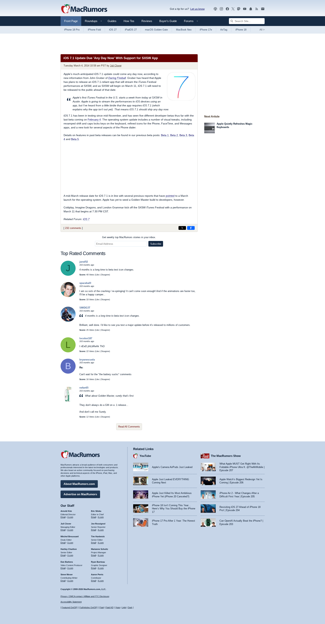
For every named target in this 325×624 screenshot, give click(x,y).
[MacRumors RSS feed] (257, 9)
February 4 (94, 119)
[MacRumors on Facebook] (227, 9)
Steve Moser (67, 574)
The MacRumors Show (226, 455)
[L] (68, 351)
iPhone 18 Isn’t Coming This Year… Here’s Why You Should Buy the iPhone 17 (173, 508)
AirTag (223, 29)
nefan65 (83, 387)
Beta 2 (174, 135)
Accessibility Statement (71, 602)
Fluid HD (109, 607)
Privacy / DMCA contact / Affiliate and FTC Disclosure (85, 596)
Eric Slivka (96, 511)
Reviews (146, 21)
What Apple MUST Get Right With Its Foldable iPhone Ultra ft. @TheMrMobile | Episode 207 (241, 467)
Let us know (197, 8)
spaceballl (85, 283)
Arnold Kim (66, 511)
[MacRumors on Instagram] (221, 9)
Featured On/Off (69, 607)
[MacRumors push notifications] (251, 9)
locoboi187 (85, 338)
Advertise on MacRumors (80, 494)
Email (63, 517)
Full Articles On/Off (88, 607)
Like (97, 275)
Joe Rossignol (98, 524)
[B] (68, 372)
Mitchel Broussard (70, 536)
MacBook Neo (183, 29)
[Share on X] (182, 228)
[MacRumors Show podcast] (215, 9)
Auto (118, 607)
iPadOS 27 (131, 29)
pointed (170, 195)
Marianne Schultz (99, 549)
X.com (70, 517)
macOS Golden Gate (156, 29)
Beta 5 (75, 139)
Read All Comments (129, 426)
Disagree (105, 275)
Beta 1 (165, 135)
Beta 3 (183, 135)
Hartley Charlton (69, 549)
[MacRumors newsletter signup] (263, 9)
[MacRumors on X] (233, 9)
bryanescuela (87, 359)
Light (124, 607)
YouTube (145, 455)
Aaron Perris (97, 574)
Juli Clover (115, 65)
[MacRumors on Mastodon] (239, 9)
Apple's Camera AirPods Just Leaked (172, 467)
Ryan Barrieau (98, 562)
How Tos (129, 21)
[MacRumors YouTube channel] (245, 9)
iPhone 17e (206, 29)
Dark (130, 607)
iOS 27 (113, 29)
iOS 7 (86, 219)
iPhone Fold (94, 29)
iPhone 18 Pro (72, 29)
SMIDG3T (84, 307)
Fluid (101, 607)
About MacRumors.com (79, 483)
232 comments (73, 228)
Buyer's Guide (168, 21)
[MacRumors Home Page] (84, 9)
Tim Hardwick (98, 536)
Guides (112, 21)
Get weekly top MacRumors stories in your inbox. (129, 237)
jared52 (83, 261)
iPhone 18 (240, 29)
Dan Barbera (67, 562)
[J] (68, 275)
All (262, 29)
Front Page (71, 21)
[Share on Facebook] (191, 228)
